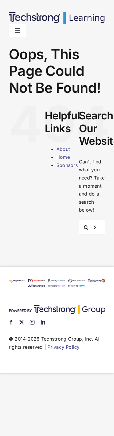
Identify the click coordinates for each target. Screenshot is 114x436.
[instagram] (32, 322)
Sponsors (67, 165)
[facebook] (11, 322)
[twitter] (21, 322)
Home (63, 157)
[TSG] (57, 307)
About (63, 149)
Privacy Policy (63, 347)
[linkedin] (43, 322)
